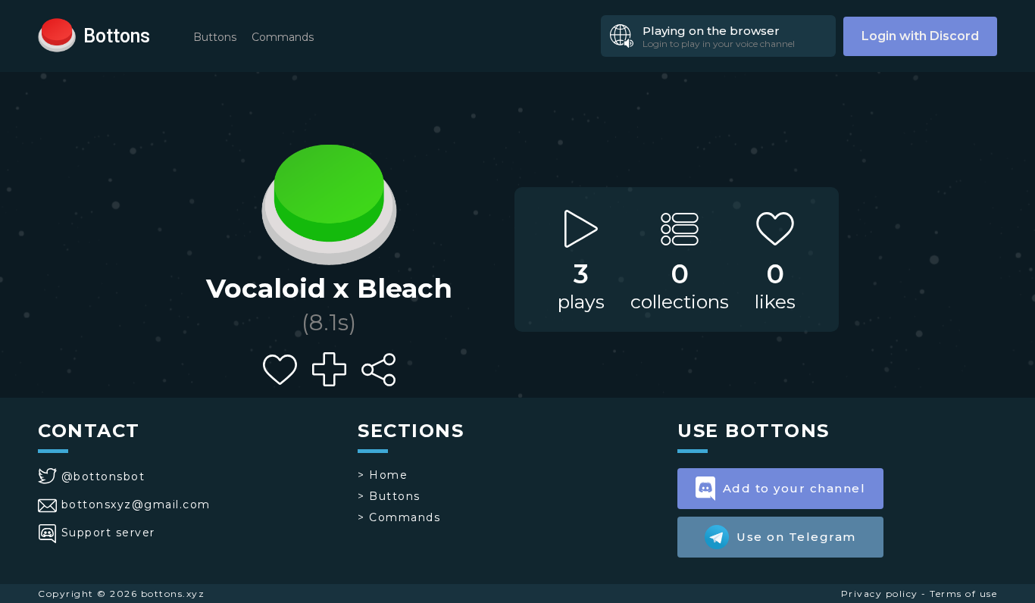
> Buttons (389, 496)
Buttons (214, 37)
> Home (383, 475)
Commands (283, 37)
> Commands (399, 517)
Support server (108, 532)
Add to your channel (794, 488)
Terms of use (963, 593)
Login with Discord (920, 36)
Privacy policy (879, 593)
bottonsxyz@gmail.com (136, 504)
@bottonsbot (103, 476)
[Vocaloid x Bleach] (329, 201)
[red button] (57, 34)
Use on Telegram (796, 537)
